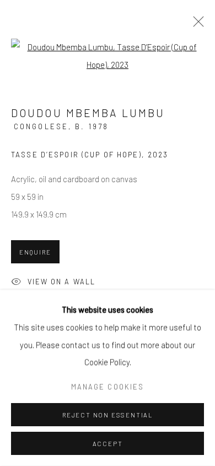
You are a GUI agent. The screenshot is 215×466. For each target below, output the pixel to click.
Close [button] (195, 25)
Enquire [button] (35, 252)
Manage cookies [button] (107, 386)
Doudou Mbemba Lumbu (88, 113)
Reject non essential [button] (107, 415)
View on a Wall (61, 281)
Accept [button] (108, 443)
